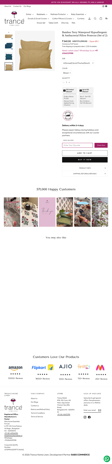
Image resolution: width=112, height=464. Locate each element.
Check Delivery (68, 140)
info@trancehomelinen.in (13, 435)
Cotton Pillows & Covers (62, 18)
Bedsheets (41, 14)
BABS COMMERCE (80, 454)
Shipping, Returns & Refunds (84, 174)
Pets (73, 23)
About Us (7, 6)
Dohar (29, 14)
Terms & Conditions (38, 413)
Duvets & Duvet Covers (37, 18)
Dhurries (64, 23)
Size (63, 59)
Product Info (85, 168)
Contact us (35, 406)
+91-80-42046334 (11, 433)
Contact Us (17, 6)
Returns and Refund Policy (40, 409)
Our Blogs (27, 6)
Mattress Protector (58, 14)
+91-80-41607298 (63, 414)
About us (34, 398)
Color (64, 68)
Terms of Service (37, 417)
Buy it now (85, 160)
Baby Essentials (77, 14)
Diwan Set (41, 23)
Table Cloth (53, 23)
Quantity (66, 78)
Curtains (80, 18)
